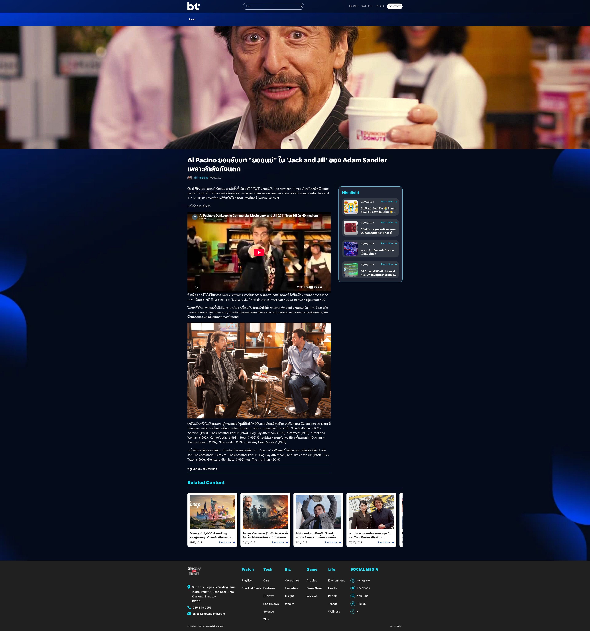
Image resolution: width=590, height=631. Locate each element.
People (333, 596)
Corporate (292, 580)
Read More (387, 201)
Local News (271, 604)
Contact (394, 6)
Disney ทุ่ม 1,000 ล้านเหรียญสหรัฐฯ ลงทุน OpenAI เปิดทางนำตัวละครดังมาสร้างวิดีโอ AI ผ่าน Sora (212, 537)
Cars (266, 580)
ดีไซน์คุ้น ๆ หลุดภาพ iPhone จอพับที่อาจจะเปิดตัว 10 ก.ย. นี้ (378, 231)
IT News (268, 596)
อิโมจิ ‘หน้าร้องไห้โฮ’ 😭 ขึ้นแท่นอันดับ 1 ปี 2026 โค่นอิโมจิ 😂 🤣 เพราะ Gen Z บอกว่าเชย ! (378, 212)
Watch (367, 6)
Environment (336, 580)
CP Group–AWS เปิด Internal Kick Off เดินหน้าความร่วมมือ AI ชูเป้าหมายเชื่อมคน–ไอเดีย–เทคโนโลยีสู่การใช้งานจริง (378, 276)
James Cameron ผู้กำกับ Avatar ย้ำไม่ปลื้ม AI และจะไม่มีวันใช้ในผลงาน (265, 535)
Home (353, 6)
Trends (332, 604)
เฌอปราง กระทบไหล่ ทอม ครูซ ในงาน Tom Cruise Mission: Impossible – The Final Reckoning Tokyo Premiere (369, 539)
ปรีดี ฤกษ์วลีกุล (201, 178)
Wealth (289, 604)
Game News (314, 588)
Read (380, 6)
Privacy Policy (396, 626)
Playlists (247, 580)
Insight (289, 596)
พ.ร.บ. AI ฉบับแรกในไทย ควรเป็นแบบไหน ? (377, 252)
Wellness (334, 611)
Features (269, 588)
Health (332, 588)
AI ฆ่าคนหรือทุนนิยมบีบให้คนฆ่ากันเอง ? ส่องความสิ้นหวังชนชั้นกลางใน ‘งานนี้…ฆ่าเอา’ (316, 537)
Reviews (312, 596)
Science (268, 611)
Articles (312, 580)
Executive (291, 588)
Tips (266, 619)
